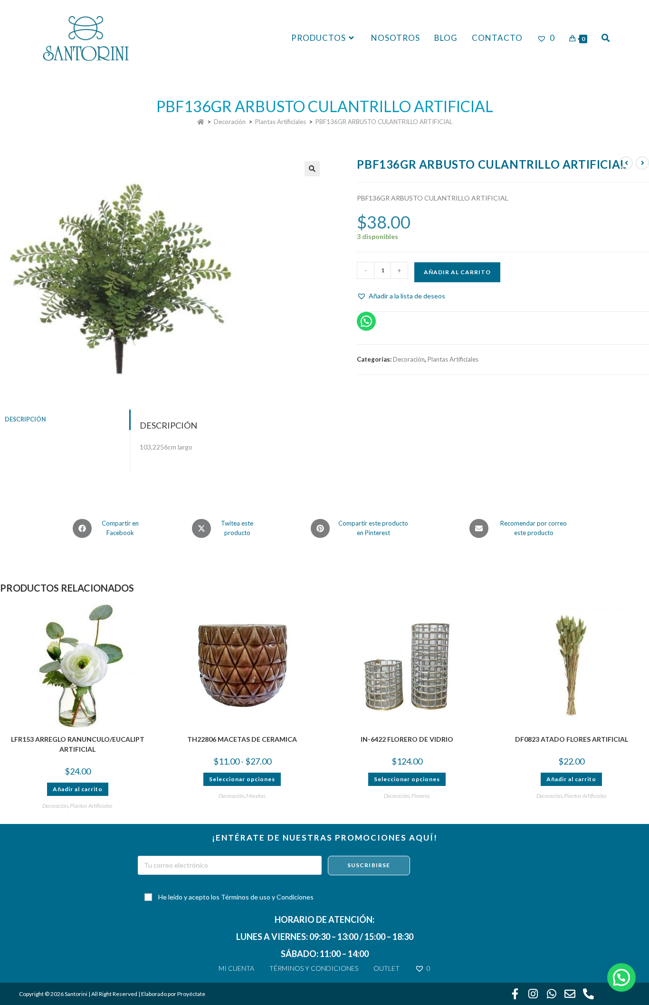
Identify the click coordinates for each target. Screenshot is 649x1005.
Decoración (409, 359)
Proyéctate (191, 993)
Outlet (386, 968)
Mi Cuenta (236, 968)
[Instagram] (533, 994)
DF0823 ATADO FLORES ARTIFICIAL (571, 739)
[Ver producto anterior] (626, 163)
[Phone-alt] (588, 994)
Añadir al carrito (457, 272)
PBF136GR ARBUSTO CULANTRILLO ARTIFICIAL (383, 121)
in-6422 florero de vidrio (407, 739)
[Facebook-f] (515, 994)
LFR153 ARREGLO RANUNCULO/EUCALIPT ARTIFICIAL (77, 744)
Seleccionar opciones (242, 779)
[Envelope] (570, 994)
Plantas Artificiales (453, 359)
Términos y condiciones (313, 968)
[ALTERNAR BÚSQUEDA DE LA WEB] (605, 38)
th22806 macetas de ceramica (242, 739)
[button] (312, 168)
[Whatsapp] (551, 994)
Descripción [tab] (25, 419)
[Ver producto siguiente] (642, 163)
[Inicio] (200, 121)
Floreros (420, 795)
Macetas (256, 795)
